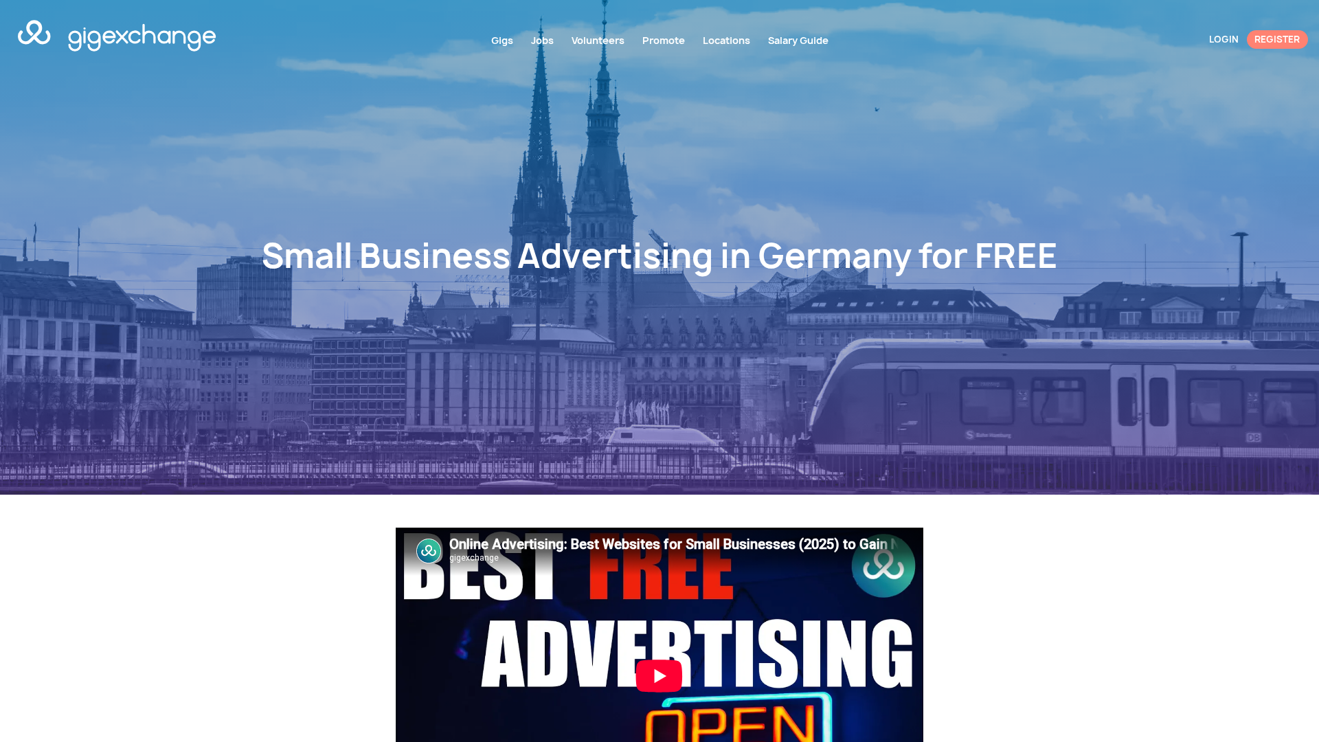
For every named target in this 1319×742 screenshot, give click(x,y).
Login (1224, 39)
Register (1277, 39)
